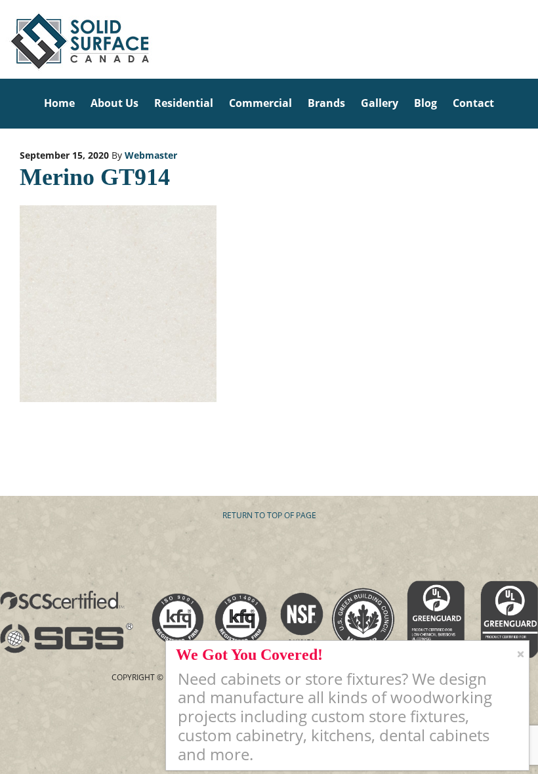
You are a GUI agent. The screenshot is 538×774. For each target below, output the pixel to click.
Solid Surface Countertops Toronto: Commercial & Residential (4, 39)
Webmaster (151, 155)
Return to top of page (269, 515)
